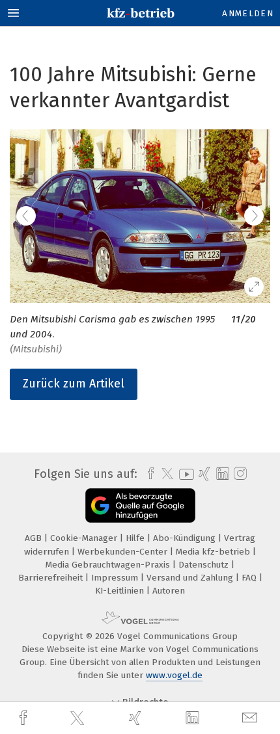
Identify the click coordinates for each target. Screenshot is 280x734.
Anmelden (247, 13)
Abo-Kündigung (185, 538)
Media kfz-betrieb (214, 551)
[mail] (251, 718)
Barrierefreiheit (51, 577)
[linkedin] (194, 718)
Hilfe (136, 538)
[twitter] (78, 718)
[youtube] (184, 474)
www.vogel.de (174, 675)
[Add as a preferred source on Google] (140, 505)
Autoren (168, 590)
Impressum (116, 577)
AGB (34, 538)
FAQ (250, 577)
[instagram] (239, 474)
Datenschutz (204, 564)
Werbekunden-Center (123, 551)
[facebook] (25, 718)
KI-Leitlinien (121, 590)
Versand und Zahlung (191, 577)
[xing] (137, 718)
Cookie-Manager (85, 538)
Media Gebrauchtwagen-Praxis (109, 564)
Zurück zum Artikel (73, 383)
